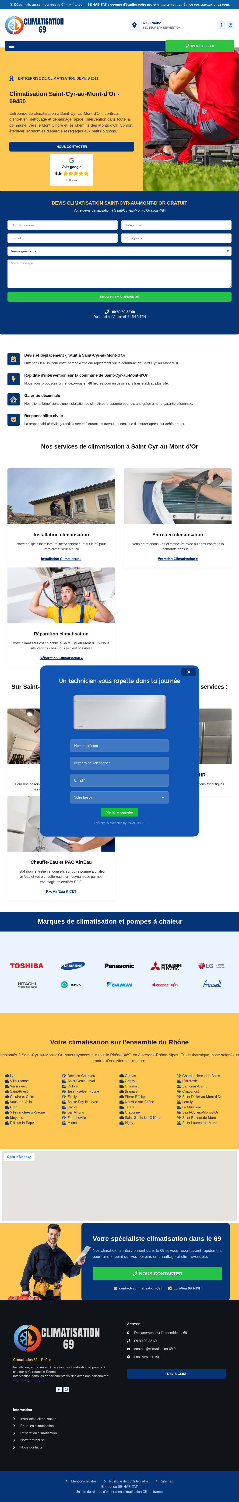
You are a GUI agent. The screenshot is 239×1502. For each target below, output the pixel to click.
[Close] (188, 672)
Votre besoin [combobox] (83, 797)
